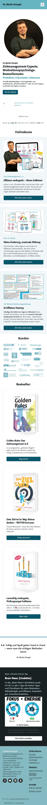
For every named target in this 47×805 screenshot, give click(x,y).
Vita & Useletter (10, 92)
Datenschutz (9, 803)
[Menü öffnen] (42, 4)
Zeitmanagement (35, 757)
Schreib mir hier (35, 791)
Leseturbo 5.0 (34, 763)
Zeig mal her (23, 459)
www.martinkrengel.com (19, 799)
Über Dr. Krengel (35, 788)
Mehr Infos (23, 616)
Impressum (19, 803)
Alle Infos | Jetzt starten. (23, 198)
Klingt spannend (23, 538)
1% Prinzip (33, 760)
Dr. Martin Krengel (12, 4)
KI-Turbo (32, 754)
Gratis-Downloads (36, 771)
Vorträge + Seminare (33, 774)
